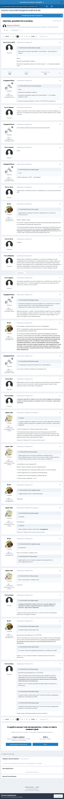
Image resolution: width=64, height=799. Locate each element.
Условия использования (16, 797)
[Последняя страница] (37, 36)
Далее (33, 36)
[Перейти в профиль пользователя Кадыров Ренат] (9, 85)
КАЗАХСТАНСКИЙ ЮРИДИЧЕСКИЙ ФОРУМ (20, 10)
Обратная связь (29, 787)
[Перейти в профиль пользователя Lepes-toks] (9, 418)
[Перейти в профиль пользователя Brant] (9, 209)
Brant (9, 204)
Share (6, 30)
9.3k (10, 217)
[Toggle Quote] (19, 47)
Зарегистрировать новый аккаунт (18, 744)
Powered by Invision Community (32, 790)
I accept (58, 796)
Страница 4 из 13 (44, 36)
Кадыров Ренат (9, 80)
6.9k (10, 94)
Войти (45, 744)
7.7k (10, 426)
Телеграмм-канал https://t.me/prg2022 (30, 2)
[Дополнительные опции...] (60, 42)
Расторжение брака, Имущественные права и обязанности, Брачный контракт (36, 27)
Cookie (37, 787)
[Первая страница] (3, 36)
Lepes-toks (9, 412)
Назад (7, 36)
